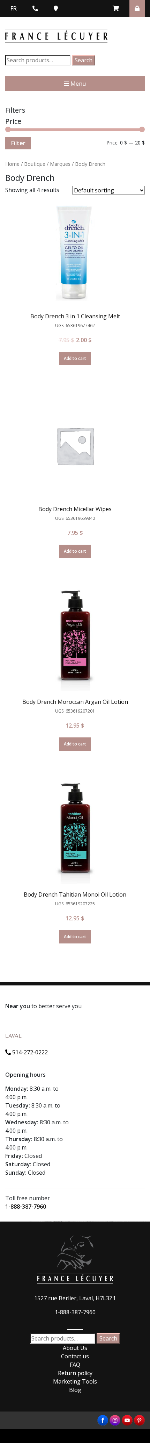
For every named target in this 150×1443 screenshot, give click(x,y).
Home (12, 163)
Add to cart (75, 358)
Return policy (75, 1373)
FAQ (75, 1364)
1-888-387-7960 (25, 1206)
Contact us (75, 1356)
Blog (75, 1390)
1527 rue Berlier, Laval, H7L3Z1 (75, 1298)
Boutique (34, 163)
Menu (77, 83)
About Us (75, 1348)
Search (83, 60)
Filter (18, 143)
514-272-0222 (29, 1052)
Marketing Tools (75, 1381)
